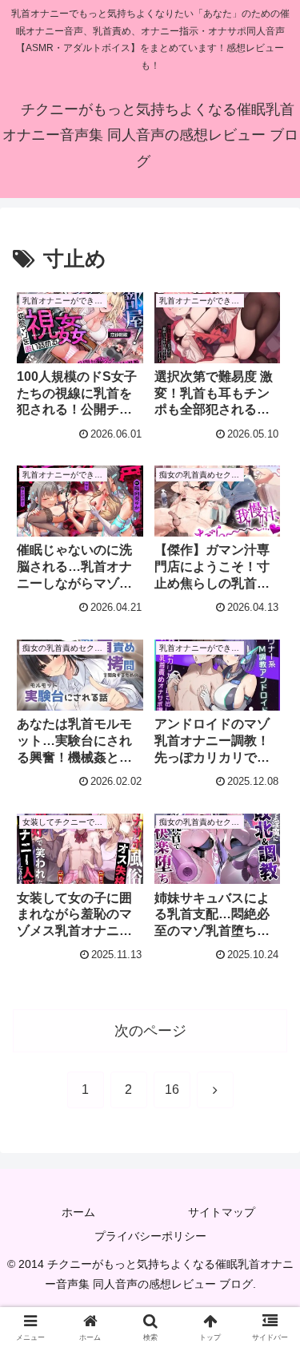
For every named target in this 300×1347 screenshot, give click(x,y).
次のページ (150, 1031)
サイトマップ (221, 1212)
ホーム (78, 1212)
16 (172, 1089)
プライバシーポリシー (150, 1236)
